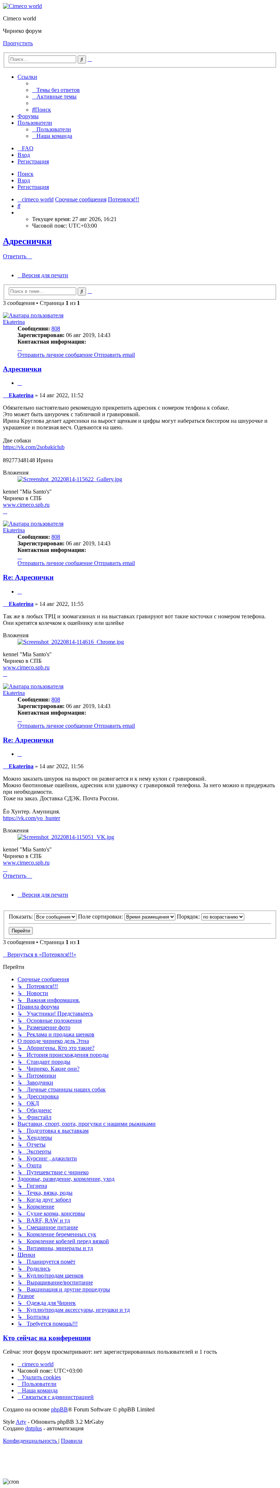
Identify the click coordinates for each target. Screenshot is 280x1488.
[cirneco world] (22, 6)
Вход (24, 180)
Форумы (28, 116)
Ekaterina (14, 322)
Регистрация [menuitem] (33, 161)
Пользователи (35, 123)
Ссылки (27, 77)
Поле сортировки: (101, 916)
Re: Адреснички (28, 577)
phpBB (59, 1409)
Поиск (26, 174)
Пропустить (18, 43)
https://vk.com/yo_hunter (31, 818)
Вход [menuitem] (24, 155)
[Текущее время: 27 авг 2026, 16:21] (20, 212)
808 (55, 328)
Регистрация (33, 187)
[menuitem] (56, 90)
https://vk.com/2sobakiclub (34, 447)
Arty (21, 1422)
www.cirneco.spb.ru (26, 505)
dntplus (33, 1428)
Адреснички (27, 241)
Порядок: (189, 916)
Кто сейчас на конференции (47, 1338)
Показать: (21, 916)
